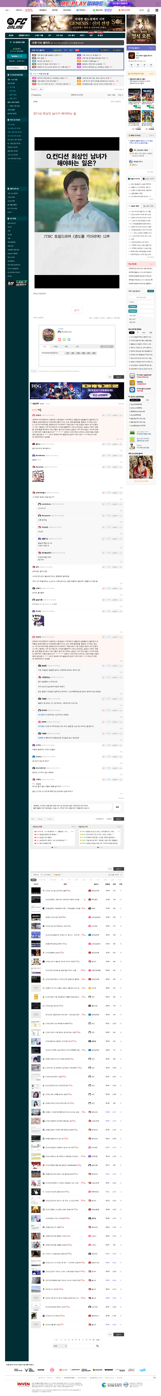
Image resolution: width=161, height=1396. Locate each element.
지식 (90, 880)
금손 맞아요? (52, 1006)
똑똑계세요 (95, 1192)
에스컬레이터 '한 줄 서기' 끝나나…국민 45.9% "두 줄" (66, 935)
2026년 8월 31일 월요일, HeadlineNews (61, 1165)
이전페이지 (100, 819)
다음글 (39, 819)
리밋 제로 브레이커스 (14, 265)
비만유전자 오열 (53, 1077)
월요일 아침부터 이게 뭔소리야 (59, 1041)
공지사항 (119, 1378)
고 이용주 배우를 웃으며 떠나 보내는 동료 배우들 (65, 1112)
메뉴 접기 (106, 346)
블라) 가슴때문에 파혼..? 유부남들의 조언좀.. (63, 908)
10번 (78, 353)
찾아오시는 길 (109, 1378)
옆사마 (94, 961)
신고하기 (102, 318)
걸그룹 (10, 235)
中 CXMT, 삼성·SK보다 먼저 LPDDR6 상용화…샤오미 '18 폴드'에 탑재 (72, 1050)
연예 (53, 880)
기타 (119, 880)
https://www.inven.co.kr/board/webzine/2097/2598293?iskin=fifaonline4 (59, 371)
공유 (90, 318)
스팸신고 (109, 318)
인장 (44, 347)
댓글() (118, 101)
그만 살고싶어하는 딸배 (56, 891)
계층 (105, 880)
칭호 (77, 347)
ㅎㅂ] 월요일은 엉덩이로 (56, 1254)
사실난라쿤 (95, 1121)
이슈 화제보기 (117, 50)
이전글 (49, 819)
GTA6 (10, 276)
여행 (9, 238)
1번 (67, 353)
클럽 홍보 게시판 (13, 151)
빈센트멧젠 (95, 935)
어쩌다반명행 (96, 970)
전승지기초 (95, 1263)
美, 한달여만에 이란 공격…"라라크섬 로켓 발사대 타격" (67, 1015)
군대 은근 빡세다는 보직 (56, 926)
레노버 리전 (11, 257)
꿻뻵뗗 (94, 1041)
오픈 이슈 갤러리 (13, 193)
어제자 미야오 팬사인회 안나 (58, 1103)
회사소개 (41, 1378)
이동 (121, 439)
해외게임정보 (12, 242)
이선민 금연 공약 (54, 917)
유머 (62, 880)
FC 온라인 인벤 (19, 42)
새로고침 (121, 404)
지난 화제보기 (104, 50)
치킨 (93, 997)
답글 (117, 439)
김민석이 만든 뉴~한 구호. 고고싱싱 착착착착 (64, 1201)
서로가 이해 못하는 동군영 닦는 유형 (61, 1032)
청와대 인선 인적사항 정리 (57, 1085)
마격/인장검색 (46, 353)
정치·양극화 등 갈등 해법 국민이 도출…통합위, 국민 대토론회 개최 (71, 970)
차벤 (9, 231)
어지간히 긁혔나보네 (55, 1192)
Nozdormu (37, 95)
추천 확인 (117, 318)
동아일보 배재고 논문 (55, 1307)
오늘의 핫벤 (11, 197)
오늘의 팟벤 (11, 201)
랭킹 (66, 347)
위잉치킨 (95, 1254)
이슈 (42, 880)
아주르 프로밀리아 (13, 269)
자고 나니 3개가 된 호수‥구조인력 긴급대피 (63, 1263)
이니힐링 (64, 339)
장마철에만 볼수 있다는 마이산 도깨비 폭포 (63, 1280)
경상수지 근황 (53, 1227)
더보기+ (74, 826)
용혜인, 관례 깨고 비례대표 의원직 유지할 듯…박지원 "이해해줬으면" (72, 899)
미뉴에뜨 (95, 926)
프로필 (56, 347)
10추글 (48, 875)
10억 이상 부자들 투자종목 (57, 1023)
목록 (112, 101)
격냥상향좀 (95, 1209)
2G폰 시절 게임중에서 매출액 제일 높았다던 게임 (65, 997)
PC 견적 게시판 (12, 208)
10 (93, 1340)
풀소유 (94, 1280)
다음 (97, 1340)
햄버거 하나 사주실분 (55, 1218)
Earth (93, 908)
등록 (117, 807)
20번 (83, 353)
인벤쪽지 (59, 339)
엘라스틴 (95, 1006)
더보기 (69, 339)
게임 (83, 880)
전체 (33, 880)
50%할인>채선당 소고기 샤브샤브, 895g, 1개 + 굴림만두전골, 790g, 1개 (141, 280)
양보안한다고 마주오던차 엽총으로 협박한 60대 (64, 979)
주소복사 (34, 371)
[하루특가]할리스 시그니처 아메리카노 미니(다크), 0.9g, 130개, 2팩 (141, 272)
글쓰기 (118, 869)
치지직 (10, 227)
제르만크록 (95, 891)
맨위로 (109, 819)
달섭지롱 (95, 1165)
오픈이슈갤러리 (119, 89)
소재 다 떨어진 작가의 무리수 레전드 (61, 961)
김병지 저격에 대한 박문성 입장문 (60, 1130)
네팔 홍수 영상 (53, 1325)
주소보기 (34, 89)
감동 (112, 880)
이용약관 (58, 1378)
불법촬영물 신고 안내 (96, 1378)
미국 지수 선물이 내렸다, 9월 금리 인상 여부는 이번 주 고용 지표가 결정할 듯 (75, 988)
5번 (73, 353)
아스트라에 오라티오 (14, 272)
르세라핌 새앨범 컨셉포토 (57, 1245)
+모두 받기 (151, 291)
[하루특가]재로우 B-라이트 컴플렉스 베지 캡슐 (141, 283)
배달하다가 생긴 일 (54, 1139)
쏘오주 (94, 988)
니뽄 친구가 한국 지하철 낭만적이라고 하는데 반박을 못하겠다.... (70, 1298)
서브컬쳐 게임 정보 (13, 250)
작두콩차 (95, 899)
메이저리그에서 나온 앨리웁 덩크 (59, 1174)
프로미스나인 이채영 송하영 (58, 1059)
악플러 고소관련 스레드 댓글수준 (59, 1209)
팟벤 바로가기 (12, 223)
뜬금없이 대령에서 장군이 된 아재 (60, 1147)
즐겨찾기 (58, 875)
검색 (25, 68)
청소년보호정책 (82, 1378)
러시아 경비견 (53, 1316)
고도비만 (95, 1307)
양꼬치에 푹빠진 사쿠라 (56, 1236)
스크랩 (95, 318)
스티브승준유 (96, 917)
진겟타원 (95, 1156)
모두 (88, 353)
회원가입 (11, 61)
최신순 (48, 404)
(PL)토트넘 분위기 (54, 944)
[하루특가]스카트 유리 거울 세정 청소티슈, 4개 (141, 268)
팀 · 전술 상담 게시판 (14, 143)
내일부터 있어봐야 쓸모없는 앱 (59, 1121)
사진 (98, 880)
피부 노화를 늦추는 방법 (56, 1094)
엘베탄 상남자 (53, 953)
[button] (52, 847)
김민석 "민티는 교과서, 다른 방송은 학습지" (63, 1271)
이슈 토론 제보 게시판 (14, 159)
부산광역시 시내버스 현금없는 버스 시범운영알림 (65, 1183)
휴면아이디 (95, 1316)
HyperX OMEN (12, 253)
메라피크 (95, 1112)
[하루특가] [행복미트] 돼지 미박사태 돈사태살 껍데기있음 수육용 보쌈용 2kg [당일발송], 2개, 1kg (141, 276)
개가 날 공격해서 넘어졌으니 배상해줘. (61, 1068)
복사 (41, 89)
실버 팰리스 (11, 261)
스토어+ (151, 74)
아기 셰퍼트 (52, 1289)
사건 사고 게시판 (13, 155)
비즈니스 (49, 1378)
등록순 (42, 404)
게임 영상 (10, 246)
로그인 (142, 10)
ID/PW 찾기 (21, 61)
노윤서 (94, 1236)
